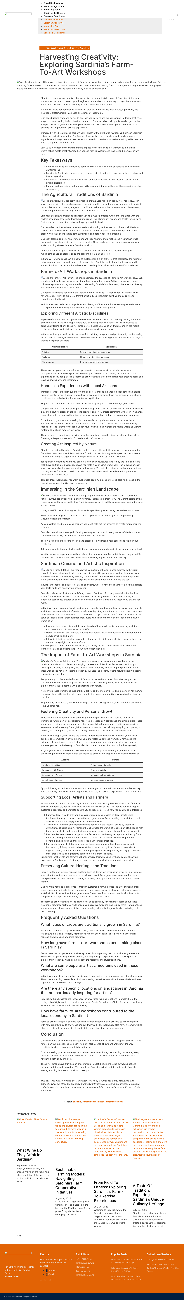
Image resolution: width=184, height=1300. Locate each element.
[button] (171, 15)
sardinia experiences (93, 1101)
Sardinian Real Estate (54, 13)
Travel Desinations (84, 1259)
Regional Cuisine (83, 1271)
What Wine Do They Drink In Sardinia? (29, 1154)
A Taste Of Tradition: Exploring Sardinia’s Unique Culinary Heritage (148, 1194)
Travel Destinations (53, 3)
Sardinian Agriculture (54, 6)
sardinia (77, 1101)
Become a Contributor (54, 16)
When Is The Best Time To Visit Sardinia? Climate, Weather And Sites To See (163, 1268)
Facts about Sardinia (54, 48)
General (67, 48)
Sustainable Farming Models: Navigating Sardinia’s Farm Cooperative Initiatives (70, 1180)
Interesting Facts (52, 9)
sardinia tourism (114, 1101)
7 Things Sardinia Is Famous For (160, 1259)
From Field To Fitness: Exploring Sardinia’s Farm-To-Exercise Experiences (110, 1191)
